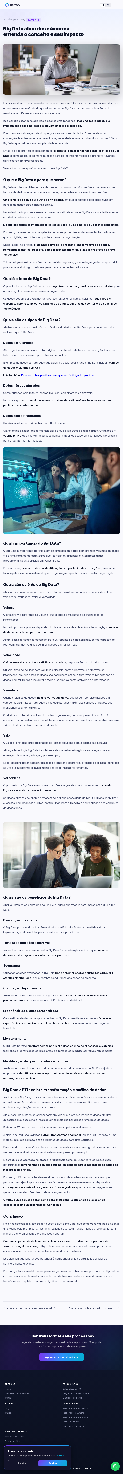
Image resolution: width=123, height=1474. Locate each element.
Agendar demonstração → (61, 1357)
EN (108, 5)
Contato (9, 1398)
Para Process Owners (73, 1413)
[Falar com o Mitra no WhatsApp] (115, 1466)
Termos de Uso (12, 1441)
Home (8, 1389)
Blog (7, 1408)
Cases (8, 1413)
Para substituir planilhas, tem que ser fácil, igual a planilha (57, 375)
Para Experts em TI (72, 1422)
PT (103, 5)
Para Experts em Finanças (75, 1408)
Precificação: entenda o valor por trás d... (92, 1308)
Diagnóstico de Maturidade (76, 1393)
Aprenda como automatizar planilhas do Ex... (32, 1308)
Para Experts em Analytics (75, 1417)
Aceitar (53, 1463)
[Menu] (115, 5)
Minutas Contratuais (14, 1436)
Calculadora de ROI (72, 1389)
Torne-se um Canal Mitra (17, 1393)
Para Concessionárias (73, 1426)
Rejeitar (22, 1463)
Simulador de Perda (72, 1398)
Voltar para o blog (16, 19)
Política (60, 1455)
